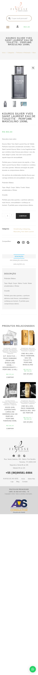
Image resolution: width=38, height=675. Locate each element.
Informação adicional (19, 260)
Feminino (5, 402)
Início (3, 52)
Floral (10, 402)
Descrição (19, 256)
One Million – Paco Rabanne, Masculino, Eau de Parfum (27, 409)
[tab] (19, 256)
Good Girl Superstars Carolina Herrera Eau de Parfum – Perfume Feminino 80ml (10, 414)
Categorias (11, 52)
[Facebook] (14, 456)
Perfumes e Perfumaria (23, 52)
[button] (7, 27)
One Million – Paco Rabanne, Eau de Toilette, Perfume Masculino (28, 359)
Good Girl (15, 402)
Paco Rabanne (13, 351)
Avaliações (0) (19, 264)
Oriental (6, 403)
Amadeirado (18, 229)
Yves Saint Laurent (27, 231)
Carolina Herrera (10, 401)
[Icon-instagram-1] (19, 456)
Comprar (23, 216)
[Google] (24, 456)
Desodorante (13, 349)
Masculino (17, 231)
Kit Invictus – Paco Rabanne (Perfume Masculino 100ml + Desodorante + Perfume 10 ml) (10, 362)
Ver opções (28, 374)
